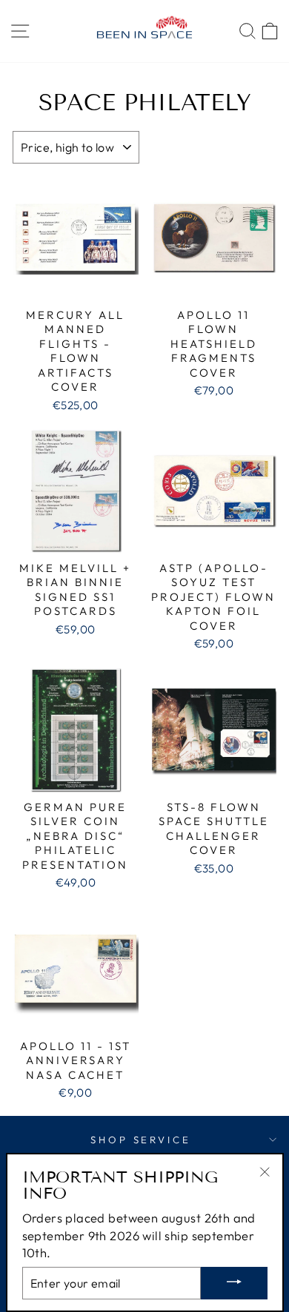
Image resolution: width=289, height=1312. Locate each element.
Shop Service (141, 1140)
